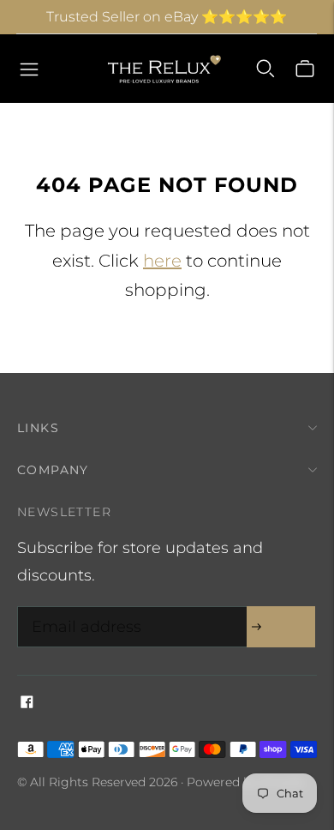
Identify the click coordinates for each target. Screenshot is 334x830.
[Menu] (29, 68)
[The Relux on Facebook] (27, 703)
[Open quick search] (265, 68)
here (162, 260)
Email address (82, 609)
